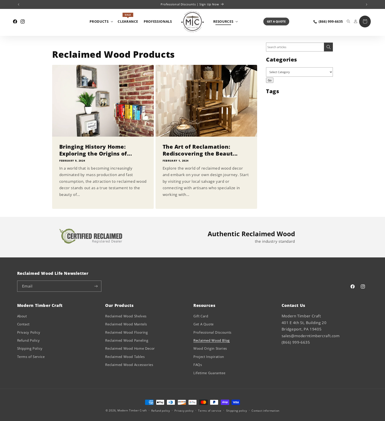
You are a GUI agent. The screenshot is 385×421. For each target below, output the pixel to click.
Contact (23, 324)
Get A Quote (276, 21)
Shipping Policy (30, 348)
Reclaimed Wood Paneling (126, 340)
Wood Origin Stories (210, 348)
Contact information (265, 410)
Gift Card (200, 316)
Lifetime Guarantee (209, 373)
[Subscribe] (96, 286)
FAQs (197, 364)
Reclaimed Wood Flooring (126, 332)
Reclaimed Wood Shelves (126, 316)
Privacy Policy (28, 332)
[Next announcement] (366, 4)
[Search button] (328, 47)
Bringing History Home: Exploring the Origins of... (95, 150)
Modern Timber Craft (132, 410)
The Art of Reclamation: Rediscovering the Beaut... (200, 150)
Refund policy (160, 410)
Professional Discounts (212, 332)
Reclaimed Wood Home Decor (130, 348)
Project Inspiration (208, 356)
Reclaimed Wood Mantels (126, 324)
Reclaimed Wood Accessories (129, 364)
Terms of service (209, 410)
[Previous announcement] (18, 4)
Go (270, 80)
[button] (101, 21)
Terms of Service (31, 356)
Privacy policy (183, 410)
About (22, 316)
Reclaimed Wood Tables (125, 356)
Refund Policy (28, 340)
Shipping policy (236, 410)
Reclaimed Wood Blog (211, 340)
